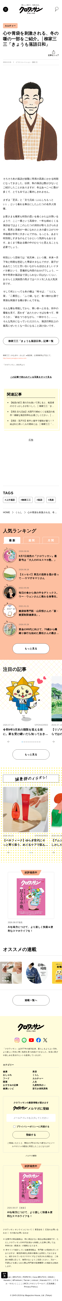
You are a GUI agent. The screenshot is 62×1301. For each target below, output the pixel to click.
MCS (26, 1284)
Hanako (7, 1280)
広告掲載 (50, 1284)
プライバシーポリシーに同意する (33, 1126)
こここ (19, 1284)
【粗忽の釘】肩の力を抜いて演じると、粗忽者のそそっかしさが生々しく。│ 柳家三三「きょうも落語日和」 (32, 404)
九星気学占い (39, 1085)
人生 (35, 1082)
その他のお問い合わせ (19, 1233)
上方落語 (10, 500)
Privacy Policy (30, 1287)
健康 (5, 1071)
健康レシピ (8, 1088)
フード (6, 1078)
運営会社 (39, 1230)
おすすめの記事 (10, 1085)
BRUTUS (17, 1277)
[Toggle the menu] (5, 9)
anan (8, 1277)
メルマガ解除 (31, 1156)
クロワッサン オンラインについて (18, 1230)
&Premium (17, 1280)
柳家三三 (26, 500)
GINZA (51, 1277)
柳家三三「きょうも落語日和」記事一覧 (31, 341)
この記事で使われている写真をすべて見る (31, 377)
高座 (51, 500)
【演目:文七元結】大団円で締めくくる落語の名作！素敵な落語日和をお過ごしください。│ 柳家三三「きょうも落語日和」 (32, 413)
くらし (36, 1075)
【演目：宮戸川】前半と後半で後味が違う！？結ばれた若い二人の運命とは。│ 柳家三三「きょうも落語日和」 (32, 422)
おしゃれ (7, 1075)
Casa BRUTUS (39, 1277)
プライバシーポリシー (39, 1143)
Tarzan (27, 1280)
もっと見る (31, 648)
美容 (35, 1071)
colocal (35, 1280)
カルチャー (10, 26)
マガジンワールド (37, 1284)
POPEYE (27, 1277)
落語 (39, 500)
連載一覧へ (31, 1000)
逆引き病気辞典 (40, 1088)
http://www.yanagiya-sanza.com (14, 358)
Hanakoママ (45, 1280)
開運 (5, 1082)
